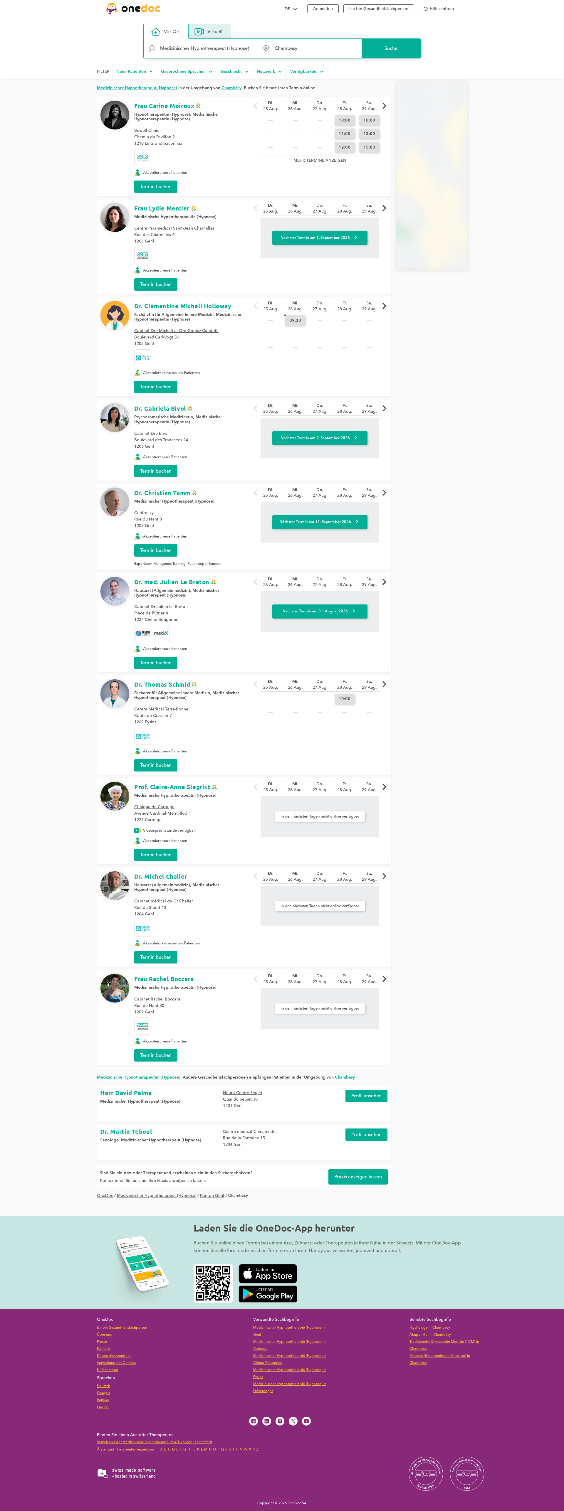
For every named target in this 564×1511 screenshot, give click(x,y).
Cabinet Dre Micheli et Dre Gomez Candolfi (176, 330)
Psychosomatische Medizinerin (163, 417)
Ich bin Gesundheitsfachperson (378, 8)
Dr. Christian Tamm (162, 492)
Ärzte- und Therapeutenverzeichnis (125, 1449)
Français (103, 1393)
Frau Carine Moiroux (164, 106)
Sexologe (109, 1140)
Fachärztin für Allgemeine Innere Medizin (174, 314)
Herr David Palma (126, 1092)
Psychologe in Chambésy (429, 1328)
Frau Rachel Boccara (164, 979)
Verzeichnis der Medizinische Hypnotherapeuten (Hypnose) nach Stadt (154, 1442)
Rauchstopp (197, 564)
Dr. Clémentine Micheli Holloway (182, 306)
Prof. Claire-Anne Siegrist (172, 787)
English (103, 1407)
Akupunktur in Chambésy (430, 1335)
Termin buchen (156, 187)
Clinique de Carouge (154, 807)
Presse (102, 1342)
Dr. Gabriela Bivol (160, 408)
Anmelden (323, 8)
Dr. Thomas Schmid (162, 684)
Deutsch (103, 1386)
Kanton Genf (212, 1195)
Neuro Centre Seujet (242, 1092)
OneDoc (105, 1195)
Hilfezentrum (107, 1370)
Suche (391, 48)
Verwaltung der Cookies (116, 1363)
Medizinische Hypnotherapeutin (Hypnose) (175, 216)
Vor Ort (172, 32)
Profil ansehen (366, 1096)
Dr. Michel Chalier (160, 876)
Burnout (215, 564)
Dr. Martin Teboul (126, 1131)
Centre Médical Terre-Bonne (161, 709)
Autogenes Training (170, 564)
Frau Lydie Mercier (161, 208)
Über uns (104, 1335)
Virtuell (214, 32)
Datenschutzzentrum (114, 1356)
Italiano (103, 1400)
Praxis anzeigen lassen (358, 1177)
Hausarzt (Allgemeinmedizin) (162, 590)
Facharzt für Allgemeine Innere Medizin (172, 693)
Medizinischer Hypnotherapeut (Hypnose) (174, 501)
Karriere (103, 1349)
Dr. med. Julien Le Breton (171, 582)
